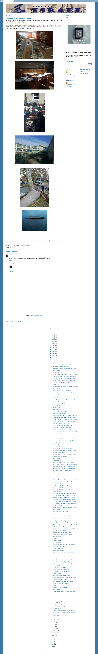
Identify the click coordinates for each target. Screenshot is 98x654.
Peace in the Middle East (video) (60, 413)
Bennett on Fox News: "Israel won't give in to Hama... (64, 497)
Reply (10, 260)
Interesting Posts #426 (58, 548)
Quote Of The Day (57, 536)
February (55, 630)
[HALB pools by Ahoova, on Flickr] (34, 164)
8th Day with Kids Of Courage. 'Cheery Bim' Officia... (64, 454)
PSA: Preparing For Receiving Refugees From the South (65, 528)
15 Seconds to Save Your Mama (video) (61, 575)
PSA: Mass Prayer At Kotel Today (60, 511)
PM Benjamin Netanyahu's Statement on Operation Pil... (65, 524)
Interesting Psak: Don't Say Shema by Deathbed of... (64, 380)
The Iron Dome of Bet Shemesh (60, 411)
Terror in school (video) (58, 372)
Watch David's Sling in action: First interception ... (64, 392)
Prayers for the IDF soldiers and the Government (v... (64, 522)
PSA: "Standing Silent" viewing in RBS (61, 423)
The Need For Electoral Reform (59, 606)
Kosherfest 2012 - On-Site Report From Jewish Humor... (65, 558)
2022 (53, 339)
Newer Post (9, 311)
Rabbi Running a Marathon (71, 83)
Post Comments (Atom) (37, 315)
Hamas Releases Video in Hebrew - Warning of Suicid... (65, 517)
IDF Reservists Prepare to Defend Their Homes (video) (65, 464)
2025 (53, 334)
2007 (53, 643)
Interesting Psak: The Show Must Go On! (62, 532)
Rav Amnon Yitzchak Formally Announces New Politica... (65, 382)
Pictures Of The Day (57, 491)
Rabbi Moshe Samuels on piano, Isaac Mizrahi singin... (65, 368)
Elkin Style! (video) (57, 435)
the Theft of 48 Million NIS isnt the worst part (63, 565)
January (55, 632)
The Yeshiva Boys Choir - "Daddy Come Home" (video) (65, 419)
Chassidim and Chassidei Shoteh (60, 456)
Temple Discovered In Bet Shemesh (61, 569)
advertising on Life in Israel (56, 240)
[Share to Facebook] (27, 245)
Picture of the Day (57, 446)
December (55, 361)
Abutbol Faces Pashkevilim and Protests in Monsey (64, 599)
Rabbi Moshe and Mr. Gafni (59, 398)
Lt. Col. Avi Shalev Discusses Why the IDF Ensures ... (65, 501)
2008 (53, 641)
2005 (53, 646)
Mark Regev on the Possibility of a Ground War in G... (65, 521)
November (55, 363)
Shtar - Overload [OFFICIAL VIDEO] (61, 579)
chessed (11, 247)
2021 (53, 341)
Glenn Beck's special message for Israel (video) (63, 462)
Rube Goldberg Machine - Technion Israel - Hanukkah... (65, 376)
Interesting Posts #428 (58, 487)
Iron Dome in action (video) (59, 452)
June (54, 622)
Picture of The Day (57, 460)
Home (34, 311)
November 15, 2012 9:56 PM (18, 255)
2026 (53, 332)
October (55, 615)
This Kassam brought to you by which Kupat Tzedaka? (65, 493)
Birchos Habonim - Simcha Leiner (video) (62, 526)
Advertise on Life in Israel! (71, 19)
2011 (53, 635)
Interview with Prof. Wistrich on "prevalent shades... (64, 438)
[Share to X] (26, 245)
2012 (53, 359)
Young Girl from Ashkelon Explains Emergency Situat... (65, 561)
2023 (53, 338)
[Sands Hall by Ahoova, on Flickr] (34, 230)
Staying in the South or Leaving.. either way (62, 534)
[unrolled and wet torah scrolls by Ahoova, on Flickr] (34, 58)
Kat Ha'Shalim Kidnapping (58, 550)
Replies (12, 263)
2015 (53, 353)
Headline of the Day (57, 384)
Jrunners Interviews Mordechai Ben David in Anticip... (64, 612)
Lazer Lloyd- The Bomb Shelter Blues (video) (63, 485)
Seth (10, 255)
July (54, 621)
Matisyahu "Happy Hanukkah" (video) (61, 433)
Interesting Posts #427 (58, 505)
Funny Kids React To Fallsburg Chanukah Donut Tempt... (65, 503)
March (54, 628)
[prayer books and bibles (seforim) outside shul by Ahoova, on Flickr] (34, 131)
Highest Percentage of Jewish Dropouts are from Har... (65, 399)
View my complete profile (71, 76)
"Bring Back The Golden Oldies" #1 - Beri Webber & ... (65, 581)
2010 (53, 637)
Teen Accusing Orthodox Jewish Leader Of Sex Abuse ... (65, 374)
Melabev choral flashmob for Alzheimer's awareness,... (65, 595)
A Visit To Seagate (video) (58, 542)
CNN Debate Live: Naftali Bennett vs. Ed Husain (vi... (64, 519)
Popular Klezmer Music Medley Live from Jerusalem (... (65, 417)
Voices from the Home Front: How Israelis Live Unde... (65, 450)
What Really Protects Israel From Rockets (62, 489)
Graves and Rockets (57, 472)
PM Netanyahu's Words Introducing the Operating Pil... (65, 544)
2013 (53, 357)
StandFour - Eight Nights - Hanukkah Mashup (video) (64, 378)
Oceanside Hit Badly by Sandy (59, 530)
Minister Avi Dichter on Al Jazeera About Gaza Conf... (64, 479)
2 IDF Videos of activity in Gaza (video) (61, 546)
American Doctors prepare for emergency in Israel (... (64, 591)
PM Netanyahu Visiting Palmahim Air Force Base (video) (65, 415)
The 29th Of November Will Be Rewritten (62, 567)
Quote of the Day (56, 370)
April (54, 626)
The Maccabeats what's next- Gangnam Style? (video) (65, 431)
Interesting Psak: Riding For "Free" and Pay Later (64, 440)
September (55, 617)
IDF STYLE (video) (57, 407)
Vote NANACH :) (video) (58, 608)
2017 (53, 349)
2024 (53, 336)
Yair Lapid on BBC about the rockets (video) (62, 448)
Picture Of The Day (57, 513)
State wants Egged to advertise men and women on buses (65, 386)
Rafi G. (12, 245)
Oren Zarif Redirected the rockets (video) (62, 429)
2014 (53, 355)
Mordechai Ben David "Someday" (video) (62, 364)
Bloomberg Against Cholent (59, 604)
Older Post (59, 311)
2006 (53, 644)
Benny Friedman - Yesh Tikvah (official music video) (64, 466)
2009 (53, 639)
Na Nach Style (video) (57, 405)
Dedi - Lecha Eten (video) (58, 409)
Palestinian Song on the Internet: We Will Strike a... (64, 468)
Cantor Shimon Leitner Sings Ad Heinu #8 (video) (63, 563)
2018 (53, 347)
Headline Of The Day (57, 601)
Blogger (60, 651)
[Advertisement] (34, 302)
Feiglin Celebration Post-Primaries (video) (62, 390)
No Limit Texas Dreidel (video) (59, 403)
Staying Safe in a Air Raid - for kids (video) (62, 470)
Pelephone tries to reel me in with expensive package (64, 421)
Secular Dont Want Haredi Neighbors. (61, 587)
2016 (53, 351)
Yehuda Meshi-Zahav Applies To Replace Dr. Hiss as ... (65, 507)
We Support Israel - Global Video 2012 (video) (63, 437)
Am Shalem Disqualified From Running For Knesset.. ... (65, 554)
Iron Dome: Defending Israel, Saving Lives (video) (64, 495)
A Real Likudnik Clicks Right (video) (60, 593)
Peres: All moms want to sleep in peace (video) (63, 559)
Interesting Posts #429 (58, 396)
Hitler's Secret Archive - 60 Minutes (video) (62, 427)
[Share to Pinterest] (28, 245)
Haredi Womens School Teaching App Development (64, 552)
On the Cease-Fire (57, 442)
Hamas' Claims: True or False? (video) (61, 515)
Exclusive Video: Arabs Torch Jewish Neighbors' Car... (65, 610)
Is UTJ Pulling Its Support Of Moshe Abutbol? (63, 571)
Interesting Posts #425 (58, 597)
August (54, 619)
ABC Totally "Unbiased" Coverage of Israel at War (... (64, 499)
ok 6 (68, 85)
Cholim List (82, 71)
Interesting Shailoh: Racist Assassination (62, 583)
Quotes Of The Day (57, 556)
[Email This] (23, 245)
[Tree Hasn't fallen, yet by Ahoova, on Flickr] (34, 206)
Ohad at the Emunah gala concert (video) (62, 366)
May (54, 624)
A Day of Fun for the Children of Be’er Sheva (62, 425)
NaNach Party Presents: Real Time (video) (62, 394)
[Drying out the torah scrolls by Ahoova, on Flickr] (34, 89)
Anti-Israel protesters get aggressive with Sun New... (64, 481)
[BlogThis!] (24, 245)
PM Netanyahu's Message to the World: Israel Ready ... (65, 577)
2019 (53, 345)
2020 (53, 343)
